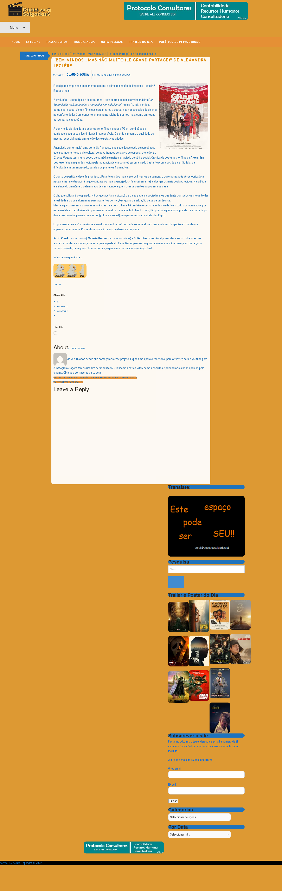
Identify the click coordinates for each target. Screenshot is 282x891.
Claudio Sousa (78, 75)
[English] (176, 493)
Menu (13, 27)
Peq (117, 75)
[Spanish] (186, 493)
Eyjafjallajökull (121, 239)
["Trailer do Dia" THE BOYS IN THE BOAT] (240, 614)
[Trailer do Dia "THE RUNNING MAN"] (199, 685)
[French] (181, 493)
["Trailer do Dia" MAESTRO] (220, 717)
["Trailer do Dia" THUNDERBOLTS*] (220, 648)
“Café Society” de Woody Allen (68, 382)
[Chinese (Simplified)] (170, 493)
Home (54, 54)
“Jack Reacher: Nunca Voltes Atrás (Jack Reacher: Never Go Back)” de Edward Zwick (95, 378)
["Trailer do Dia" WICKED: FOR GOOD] (178, 686)
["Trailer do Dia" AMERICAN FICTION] (220, 683)
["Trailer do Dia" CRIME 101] (199, 651)
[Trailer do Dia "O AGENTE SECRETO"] (220, 614)
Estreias (63, 54)
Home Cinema (107, 75)
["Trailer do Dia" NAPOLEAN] (240, 649)
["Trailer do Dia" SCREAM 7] (178, 651)
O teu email (174, 768)
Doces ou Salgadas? (10, 863)
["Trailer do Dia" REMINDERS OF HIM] (199, 615)
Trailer (57, 285)
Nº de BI (172, 784)
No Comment (125, 75)
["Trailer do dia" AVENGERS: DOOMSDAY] (178, 617)
